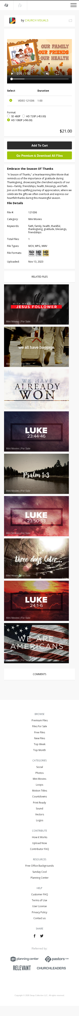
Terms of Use (39, 900)
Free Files (39, 732)
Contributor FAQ (39, 849)
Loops (39, 784)
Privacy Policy (39, 912)
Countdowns (39, 796)
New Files (39, 738)
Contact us (39, 918)
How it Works (39, 837)
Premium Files (40, 720)
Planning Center (40, 877)
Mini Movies (39, 779)
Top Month (39, 750)
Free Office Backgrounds (39, 865)
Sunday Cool (39, 872)
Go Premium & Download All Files (39, 155)
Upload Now (39, 843)
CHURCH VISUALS (36, 20)
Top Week (39, 744)
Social (39, 767)
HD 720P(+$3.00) (36, 116)
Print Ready (39, 802)
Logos (39, 820)
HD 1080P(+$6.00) (21, 120)
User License (39, 906)
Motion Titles (39, 790)
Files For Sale (39, 726)
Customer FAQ (39, 894)
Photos (39, 773)
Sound (39, 808)
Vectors (39, 814)
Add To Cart (39, 145)
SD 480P (15, 116)
